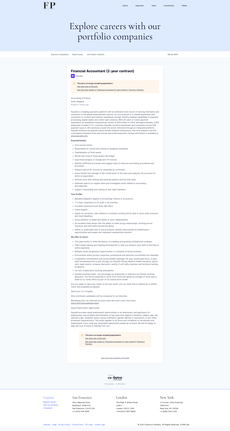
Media (184, 5)
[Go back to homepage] (49, 5)
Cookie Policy (77, 424)
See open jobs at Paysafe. (87, 87)
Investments (169, 5)
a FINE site (184, 424)
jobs (77, 54)
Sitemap (46, 424)
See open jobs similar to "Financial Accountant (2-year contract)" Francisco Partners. (110, 90)
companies (59, 54)
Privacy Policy (64, 424)
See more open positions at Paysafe (115, 358)
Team (153, 5)
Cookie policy (120, 384)
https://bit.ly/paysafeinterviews (85, 303)
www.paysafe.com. (79, 136)
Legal (54, 424)
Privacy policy (109, 384)
